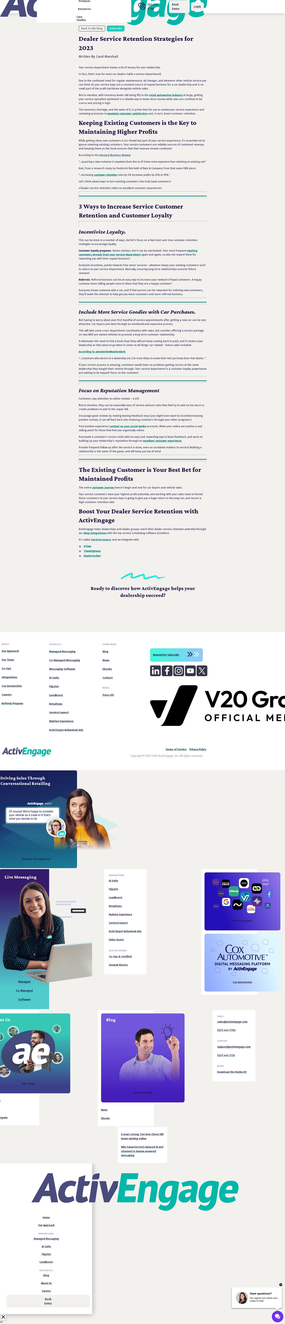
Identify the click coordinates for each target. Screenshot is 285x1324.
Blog (111, 1019)
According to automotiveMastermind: (102, 351)
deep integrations (94, 533)
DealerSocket (92, 555)
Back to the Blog (92, 28)
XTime (87, 546)
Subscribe (116, 28)
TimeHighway (92, 551)
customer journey (103, 487)
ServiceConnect (101, 539)
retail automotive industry (166, 95)
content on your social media (127, 426)
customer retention (105, 174)
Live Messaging (21, 876)
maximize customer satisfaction (127, 113)
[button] (84, 10)
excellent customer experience (162, 440)
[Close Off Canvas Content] (3, 1317)
